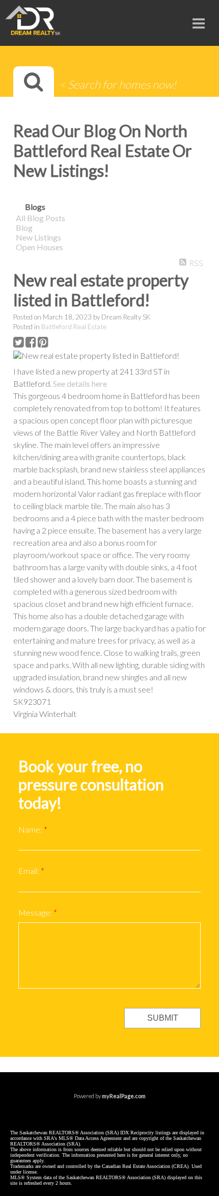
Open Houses (39, 247)
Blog (24, 227)
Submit (162, 1018)
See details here (80, 383)
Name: (31, 829)
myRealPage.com (124, 1096)
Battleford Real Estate (73, 327)
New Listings (38, 237)
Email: (29, 870)
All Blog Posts (40, 218)
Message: (35, 912)
